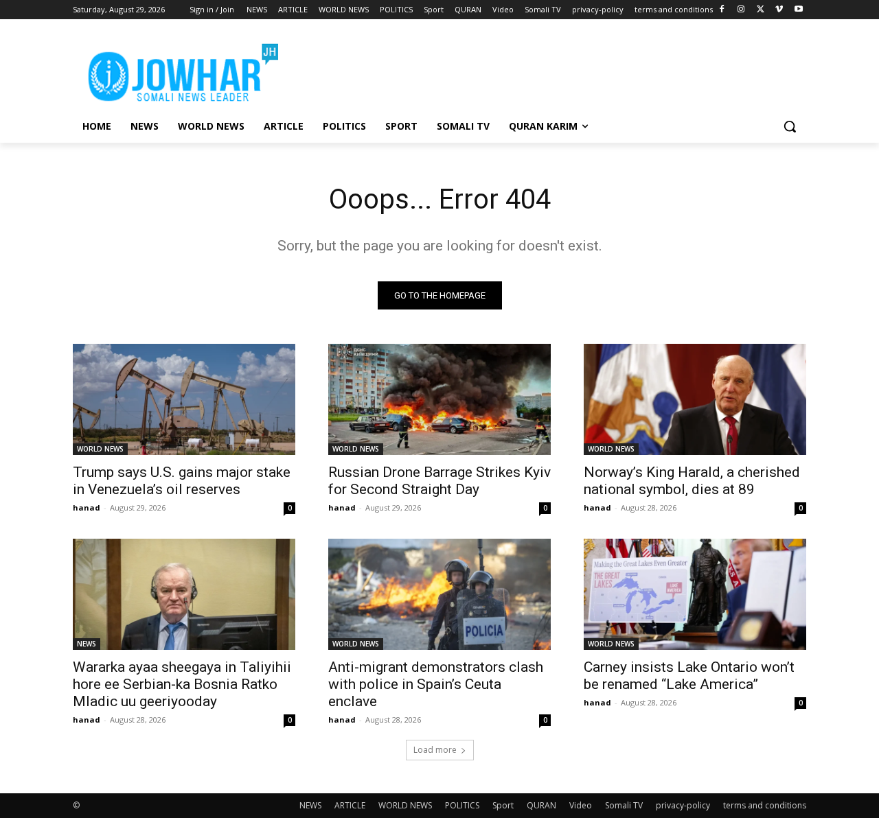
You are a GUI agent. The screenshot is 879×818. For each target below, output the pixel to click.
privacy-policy (683, 805)
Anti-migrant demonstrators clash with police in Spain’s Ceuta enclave (435, 684)
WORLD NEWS (100, 449)
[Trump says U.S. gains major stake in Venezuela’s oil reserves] (184, 399)
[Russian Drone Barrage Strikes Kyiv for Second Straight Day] (439, 399)
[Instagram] (741, 10)
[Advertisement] (542, 69)
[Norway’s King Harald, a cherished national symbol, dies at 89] (695, 399)
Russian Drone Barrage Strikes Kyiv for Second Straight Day (439, 481)
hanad (86, 507)
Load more (435, 750)
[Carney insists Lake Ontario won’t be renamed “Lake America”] (695, 594)
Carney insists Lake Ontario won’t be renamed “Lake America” (689, 675)
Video (580, 805)
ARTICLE (349, 805)
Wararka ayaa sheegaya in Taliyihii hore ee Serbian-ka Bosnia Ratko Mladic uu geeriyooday (182, 684)
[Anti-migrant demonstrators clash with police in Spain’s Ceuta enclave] (439, 594)
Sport (503, 805)
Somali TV (624, 805)
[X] (760, 10)
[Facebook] (722, 10)
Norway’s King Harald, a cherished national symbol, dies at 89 (692, 481)
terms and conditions (764, 805)
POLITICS (462, 805)
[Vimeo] (779, 10)
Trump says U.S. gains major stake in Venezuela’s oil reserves (181, 481)
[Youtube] (798, 10)
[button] (789, 126)
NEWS (86, 643)
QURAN (541, 805)
